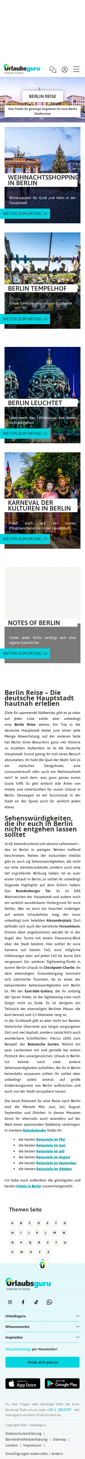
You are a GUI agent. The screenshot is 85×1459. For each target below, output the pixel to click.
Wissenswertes (17, 1327)
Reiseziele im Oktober (54, 1169)
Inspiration (14, 1337)
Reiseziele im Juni (50, 1145)
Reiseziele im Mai (50, 1139)
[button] (42, 1362)
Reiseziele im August (53, 1157)
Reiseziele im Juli (50, 1151)
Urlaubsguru (15, 1316)
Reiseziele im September (56, 1163)
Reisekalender (34, 1130)
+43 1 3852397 (60, 1410)
